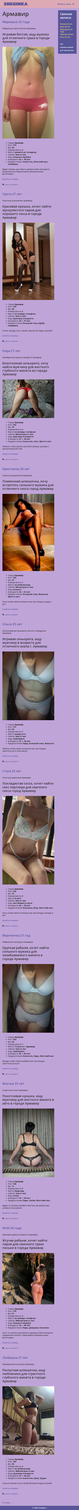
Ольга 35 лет (12, 624)
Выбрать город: (64, 4)
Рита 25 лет (65, 37)
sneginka (16, 3)
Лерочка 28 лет (67, 34)
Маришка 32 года (16, 22)
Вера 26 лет (65, 26)
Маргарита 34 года (66, 30)
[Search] (73, 4)
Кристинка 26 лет (16, 469)
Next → (8, 1502)
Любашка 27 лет (15, 1358)
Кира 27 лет (11, 351)
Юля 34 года (11, 1228)
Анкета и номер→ (10, 179)
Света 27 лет (12, 194)
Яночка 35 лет (13, 1083)
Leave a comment (11, 184)
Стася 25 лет (11, 771)
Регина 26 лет (66, 24)
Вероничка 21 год (16, 935)
